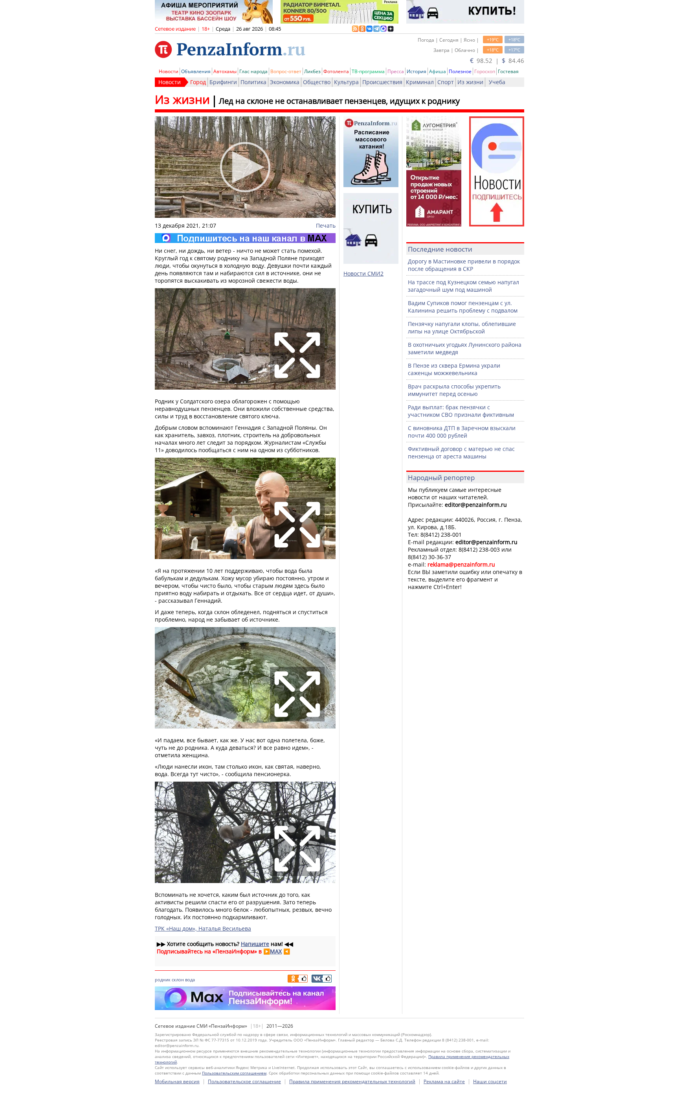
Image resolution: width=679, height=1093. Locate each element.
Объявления (196, 71)
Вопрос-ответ (285, 71)
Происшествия (382, 82)
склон (178, 980)
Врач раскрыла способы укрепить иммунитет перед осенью (454, 390)
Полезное (460, 71)
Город (198, 82)
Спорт (445, 82)
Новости (168, 71)
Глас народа (253, 71)
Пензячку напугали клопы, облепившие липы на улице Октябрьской (462, 327)
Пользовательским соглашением (234, 1073)
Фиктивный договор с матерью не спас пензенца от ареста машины (461, 452)
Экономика (284, 82)
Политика (253, 82)
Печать (326, 225)
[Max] (245, 238)
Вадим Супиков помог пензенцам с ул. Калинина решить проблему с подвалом (463, 306)
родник (163, 980)
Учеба (497, 82)
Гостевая (508, 71)
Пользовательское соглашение (244, 1081)
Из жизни (470, 82)
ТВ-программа (368, 71)
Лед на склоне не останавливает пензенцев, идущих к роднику (339, 101)
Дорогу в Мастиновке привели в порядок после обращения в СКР (464, 265)
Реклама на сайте (444, 1081)
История (416, 71)
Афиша (437, 71)
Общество (316, 82)
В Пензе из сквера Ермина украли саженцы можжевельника (454, 369)
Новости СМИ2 (363, 273)
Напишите (255, 944)
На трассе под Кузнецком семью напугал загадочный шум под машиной (463, 285)
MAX (276, 951)
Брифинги (223, 82)
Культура (346, 82)
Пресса (395, 71)
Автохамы (225, 71)
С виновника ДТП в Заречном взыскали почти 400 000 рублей (462, 431)
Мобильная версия (177, 1081)
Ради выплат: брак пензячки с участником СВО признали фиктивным (461, 410)
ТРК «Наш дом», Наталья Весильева (203, 928)
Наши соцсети (490, 1081)
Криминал (420, 82)
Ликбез (312, 71)
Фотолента (336, 71)
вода (190, 980)
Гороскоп (484, 71)
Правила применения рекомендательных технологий (352, 1081)
